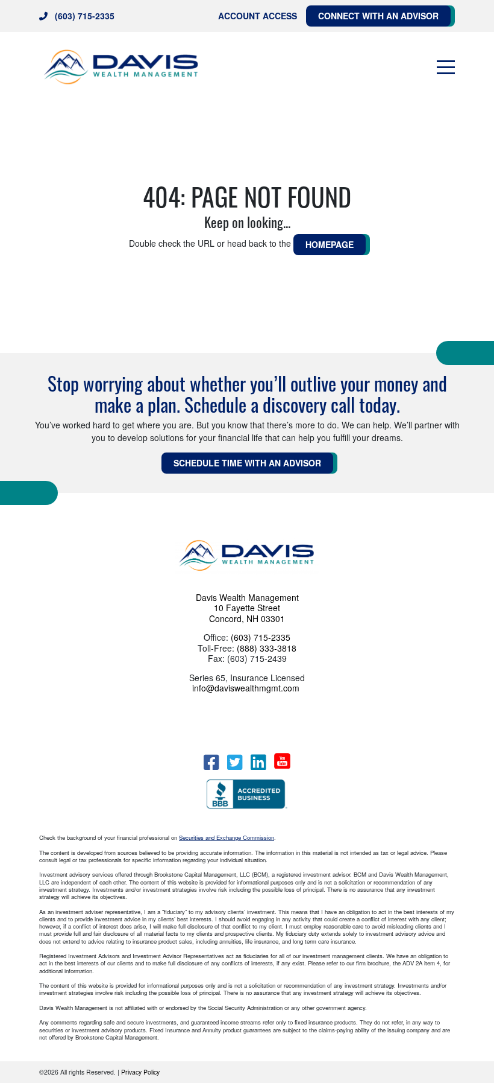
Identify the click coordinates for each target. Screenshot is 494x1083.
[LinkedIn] (258, 762)
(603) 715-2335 (84, 16)
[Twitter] (234, 762)
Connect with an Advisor (378, 16)
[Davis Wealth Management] (121, 67)
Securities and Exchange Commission (226, 837)
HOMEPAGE (329, 244)
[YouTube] (282, 761)
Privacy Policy (140, 1071)
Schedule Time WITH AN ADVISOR (247, 463)
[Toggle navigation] (446, 67)
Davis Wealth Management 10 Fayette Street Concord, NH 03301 (247, 607)
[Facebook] (211, 762)
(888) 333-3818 (266, 648)
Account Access (257, 16)
